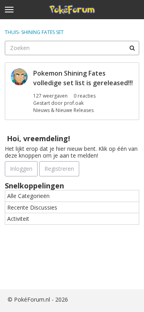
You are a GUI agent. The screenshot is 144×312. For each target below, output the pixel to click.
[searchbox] (72, 48)
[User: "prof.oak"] (19, 76)
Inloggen (21, 168)
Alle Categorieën (28, 196)
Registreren (59, 168)
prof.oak (74, 103)
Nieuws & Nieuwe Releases (63, 110)
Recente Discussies (32, 207)
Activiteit (18, 218)
